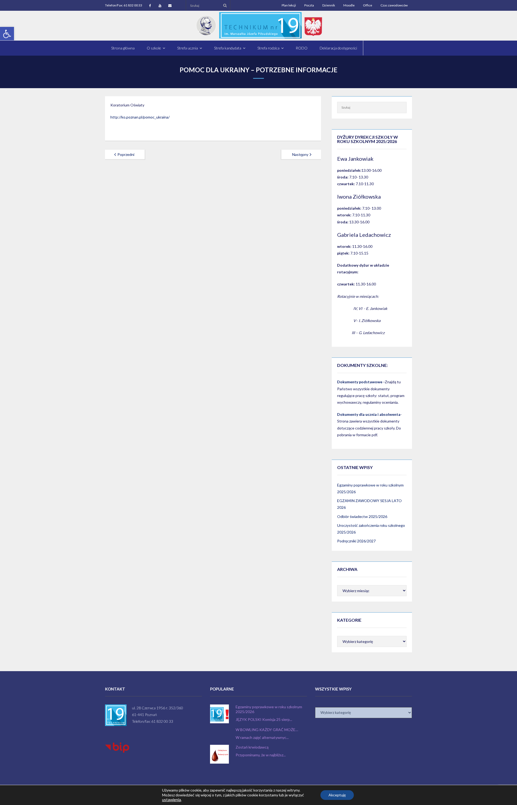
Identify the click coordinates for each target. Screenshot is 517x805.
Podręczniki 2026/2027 (356, 541)
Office (367, 5)
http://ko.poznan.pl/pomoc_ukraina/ (140, 117)
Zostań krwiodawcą (252, 747)
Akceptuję (337, 795)
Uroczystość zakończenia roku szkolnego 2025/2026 (371, 528)
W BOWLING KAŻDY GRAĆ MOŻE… (267, 729)
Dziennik (328, 5)
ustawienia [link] (171, 799)
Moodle (349, 5)
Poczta (309, 5)
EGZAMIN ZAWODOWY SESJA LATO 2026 (369, 504)
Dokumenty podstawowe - (361, 382)
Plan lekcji (289, 5)
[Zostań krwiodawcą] (219, 754)
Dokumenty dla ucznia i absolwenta (368, 414)
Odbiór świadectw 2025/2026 (362, 516)
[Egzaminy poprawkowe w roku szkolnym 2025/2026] (219, 713)
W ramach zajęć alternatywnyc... (262, 737)
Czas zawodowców (394, 5)
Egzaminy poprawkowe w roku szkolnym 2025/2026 (370, 488)
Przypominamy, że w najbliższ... (261, 755)
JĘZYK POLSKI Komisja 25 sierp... (264, 719)
